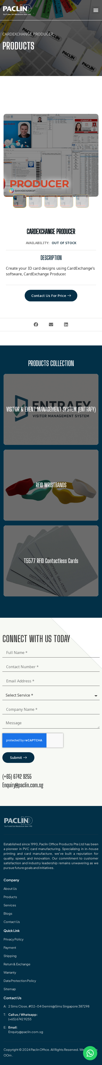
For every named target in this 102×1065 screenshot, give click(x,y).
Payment (10, 947)
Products (10, 897)
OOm (8, 1055)
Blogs (8, 913)
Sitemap (10, 989)
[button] (96, 10)
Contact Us (12, 922)
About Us (10, 888)
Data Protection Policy (20, 981)
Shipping (10, 956)
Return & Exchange (17, 964)
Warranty (10, 972)
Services (10, 905)
